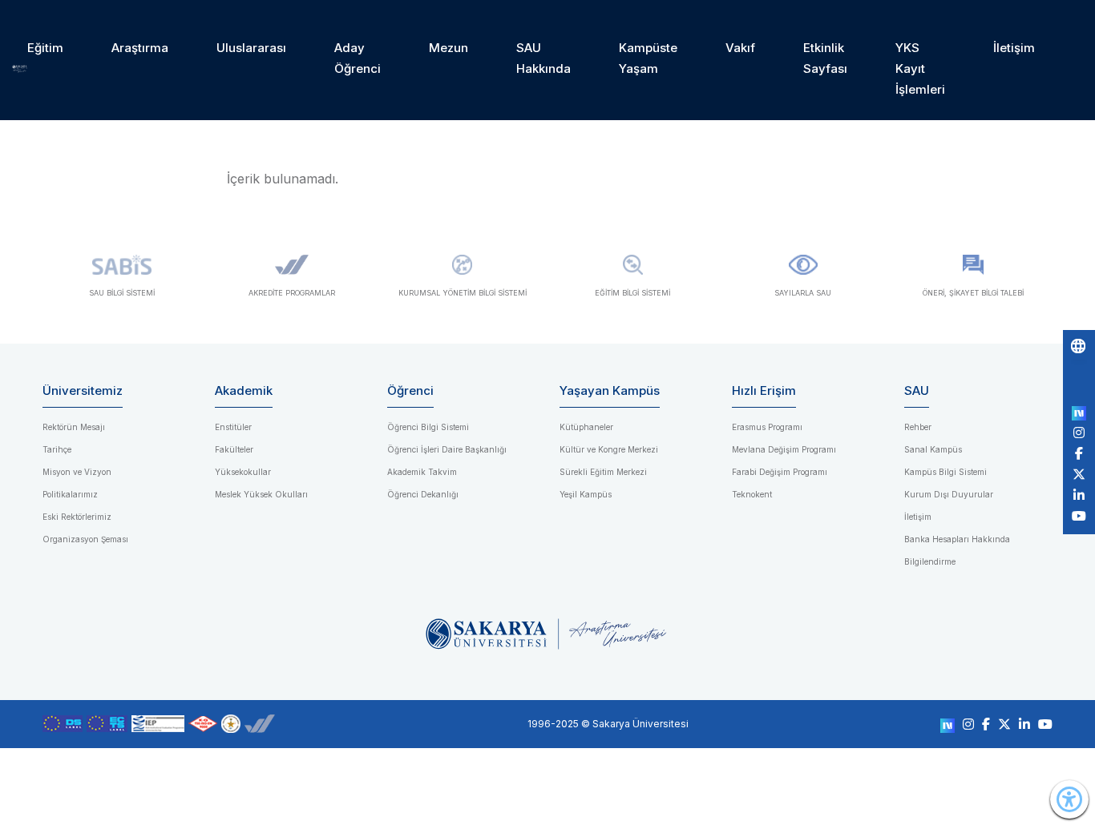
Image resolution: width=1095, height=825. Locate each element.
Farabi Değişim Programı (779, 472)
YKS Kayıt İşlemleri (920, 68)
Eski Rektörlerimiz (76, 516)
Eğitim (45, 47)
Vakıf (740, 47)
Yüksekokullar (243, 472)
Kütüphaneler (586, 427)
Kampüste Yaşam (648, 58)
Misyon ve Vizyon (76, 472)
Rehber (917, 427)
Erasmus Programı (767, 427)
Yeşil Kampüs (586, 494)
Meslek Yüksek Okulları (261, 494)
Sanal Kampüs (933, 449)
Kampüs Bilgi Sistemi (945, 472)
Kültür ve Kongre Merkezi (609, 449)
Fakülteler (234, 449)
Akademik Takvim (422, 472)
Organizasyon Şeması (85, 539)
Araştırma (139, 47)
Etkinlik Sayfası (825, 58)
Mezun (448, 47)
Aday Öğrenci (357, 58)
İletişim (1014, 47)
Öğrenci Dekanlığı (423, 494)
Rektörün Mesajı (73, 427)
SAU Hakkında (543, 58)
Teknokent (752, 494)
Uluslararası (251, 47)
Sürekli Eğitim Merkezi (603, 472)
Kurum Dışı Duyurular (948, 494)
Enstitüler (233, 427)
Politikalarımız (70, 494)
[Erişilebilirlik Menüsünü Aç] (1069, 799)
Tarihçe (56, 449)
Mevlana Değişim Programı (784, 449)
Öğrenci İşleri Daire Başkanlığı (447, 449)
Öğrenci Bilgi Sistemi (428, 427)
